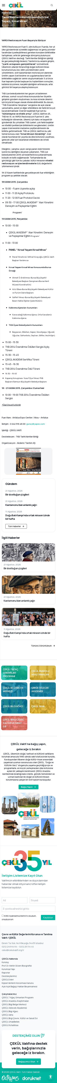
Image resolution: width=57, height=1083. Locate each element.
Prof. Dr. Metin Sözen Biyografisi (17, 965)
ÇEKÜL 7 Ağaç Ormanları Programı (17, 997)
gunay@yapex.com (35, 424)
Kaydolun (48, 917)
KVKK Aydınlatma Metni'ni (16, 915)
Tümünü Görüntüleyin (41, 645)
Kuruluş (5, 962)
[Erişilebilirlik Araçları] (50, 1076)
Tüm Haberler (14, 526)
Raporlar (6, 972)
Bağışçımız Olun (26, 1061)
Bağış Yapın (27, 787)
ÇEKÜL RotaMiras (10, 1025)
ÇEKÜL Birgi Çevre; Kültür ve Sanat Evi (20, 1018)
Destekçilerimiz (9, 976)
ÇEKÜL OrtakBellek (10, 1021)
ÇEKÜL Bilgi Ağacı (10, 1011)
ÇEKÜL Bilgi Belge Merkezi (14, 1004)
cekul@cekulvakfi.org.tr (13, 950)
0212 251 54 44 (26, 946)
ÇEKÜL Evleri (8, 979)
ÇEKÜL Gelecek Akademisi (14, 1007)
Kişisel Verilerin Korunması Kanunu (18, 983)
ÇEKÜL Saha (7, 1014)
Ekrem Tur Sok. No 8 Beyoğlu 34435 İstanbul (22, 943)
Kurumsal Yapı (8, 969)
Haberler (7, 12)
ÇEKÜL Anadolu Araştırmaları (15, 1001)
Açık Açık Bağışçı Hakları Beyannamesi (19, 986)
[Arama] (51, 5)
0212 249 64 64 (9, 946)
